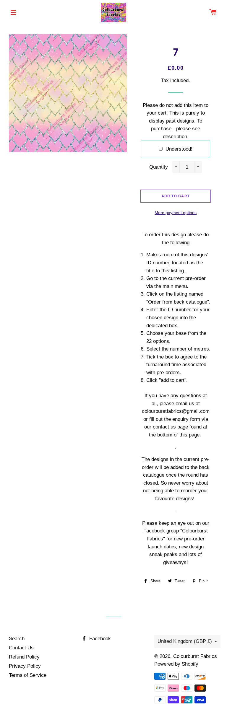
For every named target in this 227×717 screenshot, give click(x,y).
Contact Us (21, 648)
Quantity (158, 167)
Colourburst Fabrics (195, 656)
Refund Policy (24, 657)
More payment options (176, 212)
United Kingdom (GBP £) (185, 641)
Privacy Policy (25, 666)
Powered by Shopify (176, 664)
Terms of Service (27, 675)
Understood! (179, 149)
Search (17, 638)
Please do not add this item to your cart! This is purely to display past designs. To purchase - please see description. (175, 120)
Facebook (99, 638)
